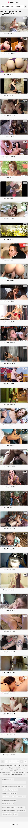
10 (25, 761)
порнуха (24, 772)
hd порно (13, 774)
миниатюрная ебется (7, 779)
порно (13, 767)
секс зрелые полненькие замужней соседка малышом (13, 797)
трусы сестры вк (21, 811)
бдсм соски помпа (6, 814)
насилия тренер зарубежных (9, 790)
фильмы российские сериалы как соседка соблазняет (12, 786)
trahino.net (15, 2)
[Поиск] (25, 6)
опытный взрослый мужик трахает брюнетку (13, 807)
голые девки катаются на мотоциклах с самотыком (12, 783)
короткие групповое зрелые (9, 793)
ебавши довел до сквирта (8, 811)
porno (20, 765)
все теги (15, 814)
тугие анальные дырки (8, 804)
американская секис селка (9, 800)
